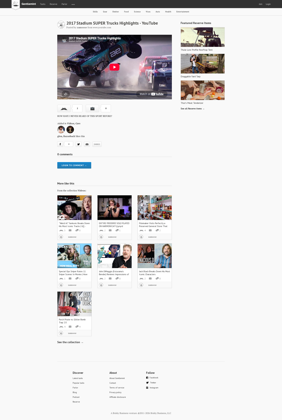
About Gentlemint (117, 378)
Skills (95, 11)
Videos (70, 123)
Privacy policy (115, 392)
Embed (97, 144)
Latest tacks (78, 378)
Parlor (64, 4)
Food (126, 11)
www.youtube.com (102, 27)
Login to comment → (74, 165)
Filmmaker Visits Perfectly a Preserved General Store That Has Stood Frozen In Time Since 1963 (154, 227)
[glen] (61, 132)
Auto (158, 11)
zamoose (72, 236)
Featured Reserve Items (196, 23)
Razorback (69, 136)
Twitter (153, 383)
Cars (77, 123)
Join (260, 4)
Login (268, 4)
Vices (148, 11)
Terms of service (116, 387)
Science (137, 11)
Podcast (76, 397)
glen (59, 136)
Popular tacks (78, 383)
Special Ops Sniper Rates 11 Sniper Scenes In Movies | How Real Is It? (73, 274)
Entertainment (182, 11)
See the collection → (70, 342)
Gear (105, 11)
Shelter (115, 11)
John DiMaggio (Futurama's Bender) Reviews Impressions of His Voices (114, 274)
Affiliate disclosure (117, 397)
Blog (75, 392)
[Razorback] (70, 132)
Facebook (154, 378)
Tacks (42, 4)
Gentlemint (24, 5)
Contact (112, 383)
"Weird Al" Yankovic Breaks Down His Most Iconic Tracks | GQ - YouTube (74, 226)
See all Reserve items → (193, 108)
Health (168, 11)
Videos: (82, 190)
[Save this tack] (92, 108)
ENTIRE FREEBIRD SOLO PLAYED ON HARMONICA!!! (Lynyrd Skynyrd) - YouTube (114, 226)
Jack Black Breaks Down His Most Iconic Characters (154, 273)
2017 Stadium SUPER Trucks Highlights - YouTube (112, 23)
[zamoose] (61, 27)
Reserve (53, 4)
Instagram (154, 388)
